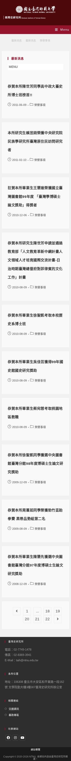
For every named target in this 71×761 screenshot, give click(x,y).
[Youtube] (22, 738)
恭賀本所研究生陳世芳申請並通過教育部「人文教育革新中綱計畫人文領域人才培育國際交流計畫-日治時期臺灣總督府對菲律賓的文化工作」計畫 (35, 260)
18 (47, 611)
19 (58, 611)
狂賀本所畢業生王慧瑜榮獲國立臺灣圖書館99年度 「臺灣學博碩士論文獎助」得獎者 (35, 196)
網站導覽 (35, 749)
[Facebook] (8, 738)
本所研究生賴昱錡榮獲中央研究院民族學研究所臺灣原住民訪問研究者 (35, 141)
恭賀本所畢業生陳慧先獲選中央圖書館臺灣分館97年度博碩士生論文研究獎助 (35, 565)
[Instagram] (15, 738)
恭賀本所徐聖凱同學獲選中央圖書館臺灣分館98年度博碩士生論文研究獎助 (35, 463)
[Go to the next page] (58, 619)
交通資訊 (14, 708)
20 (27, 619)
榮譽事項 (39, 104)
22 (47, 619)
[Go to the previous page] (17, 611)
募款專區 (14, 715)
